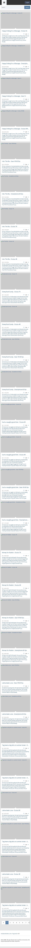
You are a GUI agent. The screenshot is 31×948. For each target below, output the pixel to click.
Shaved (4, 692)
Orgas (24, 433)
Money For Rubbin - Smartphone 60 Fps (14, 650)
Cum (8, 430)
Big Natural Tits (8, 428)
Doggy (11, 431)
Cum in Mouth (7, 689)
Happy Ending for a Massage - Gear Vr (14, 96)
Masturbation (9, 170)
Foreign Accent (22, 431)
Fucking (4, 433)
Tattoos (8, 692)
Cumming (20, 430)
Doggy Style (5, 37)
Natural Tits (18, 433)
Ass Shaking (11, 296)
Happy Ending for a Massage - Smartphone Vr (15, 63)
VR (2, 36)
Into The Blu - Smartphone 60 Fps (12, 194)
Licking (3, 170)
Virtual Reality (13, 692)
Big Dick (16, 750)
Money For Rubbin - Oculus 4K (11, 585)
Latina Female (13, 301)
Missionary (24, 37)
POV (6, 172)
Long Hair (8, 39)
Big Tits (13, 428)
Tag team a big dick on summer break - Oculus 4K (15, 778)
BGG (7, 756)
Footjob (10, 37)
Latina (8, 301)
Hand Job (8, 433)
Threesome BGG (19, 756)
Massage (13, 39)
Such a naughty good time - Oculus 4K (14, 455)
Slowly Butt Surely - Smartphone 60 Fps (14, 389)
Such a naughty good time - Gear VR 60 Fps (15, 487)
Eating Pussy (20, 169)
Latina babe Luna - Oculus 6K (11, 810)
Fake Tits (21, 689)
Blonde (20, 750)
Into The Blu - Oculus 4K (9, 259)
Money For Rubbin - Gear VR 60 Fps (13, 618)
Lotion (21, 170)
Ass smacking (22, 427)
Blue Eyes (22, 428)
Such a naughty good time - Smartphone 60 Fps (15, 520)
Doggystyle (16, 431)
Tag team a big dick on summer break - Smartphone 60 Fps (15, 905)
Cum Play (20, 36)
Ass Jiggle (11, 427)
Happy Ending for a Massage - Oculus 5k (14, 31)
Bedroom (19, 166)
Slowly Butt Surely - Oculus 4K (11, 324)
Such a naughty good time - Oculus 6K (14, 422)
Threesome (12, 756)
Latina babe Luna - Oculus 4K (11, 874)
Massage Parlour (6, 302)
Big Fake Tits (13, 688)
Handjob (14, 37)
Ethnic (21, 299)
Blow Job (18, 428)
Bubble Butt (9, 751)
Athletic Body (7, 688)
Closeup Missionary (13, 167)
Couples (20, 167)
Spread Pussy (18, 563)
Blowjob (6, 36)
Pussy (14, 172)
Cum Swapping (25, 751)
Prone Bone (10, 172)
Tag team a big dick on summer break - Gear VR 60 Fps (15, 841)
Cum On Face (24, 298)
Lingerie (4, 39)
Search (27, 7)
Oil (24, 39)
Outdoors (25, 170)
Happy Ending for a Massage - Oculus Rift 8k (15, 129)
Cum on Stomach (13, 430)
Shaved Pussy (18, 40)
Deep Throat (26, 36)
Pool (3, 172)
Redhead (4, 40)
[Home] (16, 2)
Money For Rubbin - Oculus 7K (11, 552)
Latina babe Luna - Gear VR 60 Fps (12, 683)
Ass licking (16, 427)
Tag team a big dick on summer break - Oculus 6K (15, 745)
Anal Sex (6, 296)
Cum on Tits (15, 36)
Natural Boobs (19, 39)
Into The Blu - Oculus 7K (9, 226)
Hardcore (19, 37)
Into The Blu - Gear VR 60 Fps (11, 161)
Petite (15, 754)
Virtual (25, 756)
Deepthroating (5, 431)
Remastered (24, 691)
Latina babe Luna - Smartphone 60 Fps (14, 714)
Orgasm (12, 754)
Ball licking (11, 750)
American (6, 427)
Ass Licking (6, 166)
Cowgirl (9, 36)
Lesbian (16, 753)
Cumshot (8, 169)
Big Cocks (24, 166)
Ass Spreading (13, 166)
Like (27, 34)
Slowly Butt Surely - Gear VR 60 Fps (13, 357)
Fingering (25, 299)
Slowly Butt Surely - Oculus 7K (11, 292)
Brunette (26, 296)
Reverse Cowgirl (11, 40)
